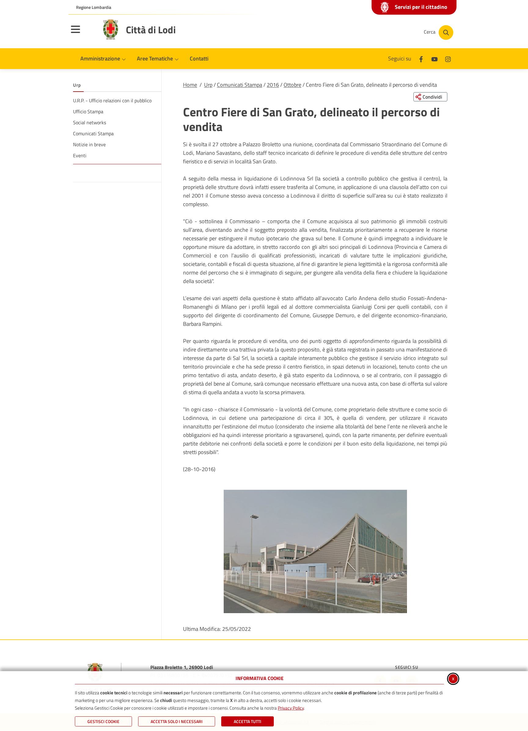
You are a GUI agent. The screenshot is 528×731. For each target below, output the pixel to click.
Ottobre (292, 85)
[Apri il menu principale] (83, 33)
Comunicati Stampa (239, 85)
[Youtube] (434, 58)
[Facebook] (421, 58)
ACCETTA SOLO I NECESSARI (177, 721)
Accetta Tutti (247, 721)
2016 (273, 85)
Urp (208, 85)
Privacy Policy (291, 707)
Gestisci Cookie (103, 721)
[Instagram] (448, 58)
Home (190, 85)
